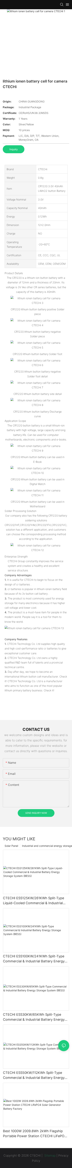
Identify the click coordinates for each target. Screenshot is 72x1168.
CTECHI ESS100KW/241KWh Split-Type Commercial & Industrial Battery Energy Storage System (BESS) (34, 959)
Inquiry (13, 149)
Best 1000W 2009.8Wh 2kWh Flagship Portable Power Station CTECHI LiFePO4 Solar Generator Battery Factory (35, 1133)
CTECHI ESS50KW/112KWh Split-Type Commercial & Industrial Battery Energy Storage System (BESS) (34, 1075)
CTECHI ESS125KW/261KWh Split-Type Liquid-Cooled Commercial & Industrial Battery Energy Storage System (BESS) (33, 900)
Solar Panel (11, 845)
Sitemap (49, 1155)
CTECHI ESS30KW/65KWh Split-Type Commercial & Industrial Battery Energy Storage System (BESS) (34, 1017)
